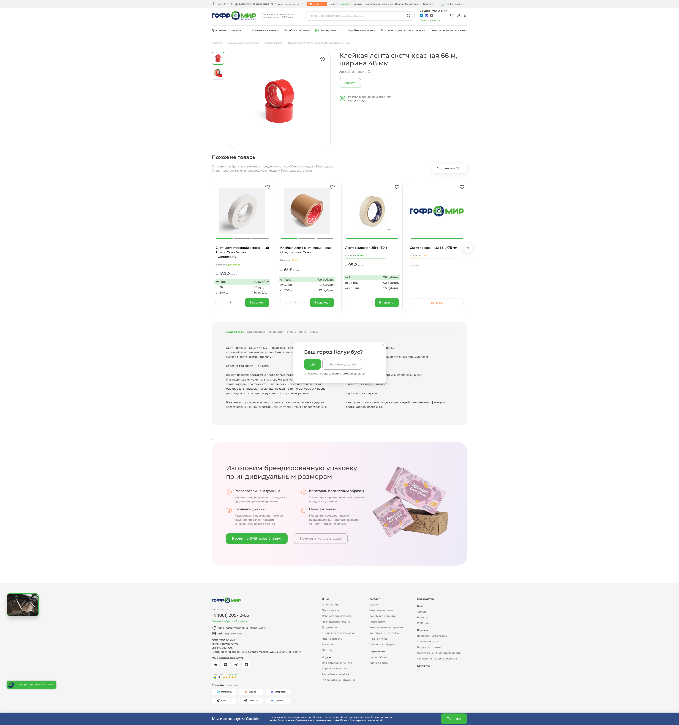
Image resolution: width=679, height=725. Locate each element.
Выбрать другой (342, 364)
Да (312, 364)
